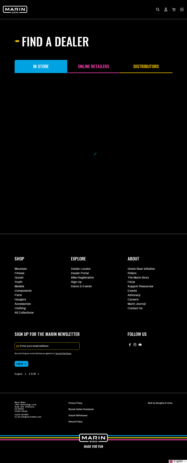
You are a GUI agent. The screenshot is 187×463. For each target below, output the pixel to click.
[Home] (15, 9)
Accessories (23, 303)
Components (23, 290)
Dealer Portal (80, 273)
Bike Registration (82, 277)
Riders (132, 273)
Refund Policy (75, 421)
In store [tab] (41, 66)
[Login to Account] (166, 9)
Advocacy (134, 295)
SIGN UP (19, 363)
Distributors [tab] (146, 66)
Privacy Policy (75, 403)
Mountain (21, 268)
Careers (133, 299)
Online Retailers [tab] (93, 66)
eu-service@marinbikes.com (28, 417)
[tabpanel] (93, 152)
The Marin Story (138, 277)
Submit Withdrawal (77, 415)
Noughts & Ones (164, 403)
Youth (18, 281)
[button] (174, 9)
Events (132, 290)
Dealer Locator (81, 268)
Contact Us (135, 308)
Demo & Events (81, 286)
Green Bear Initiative (141, 268)
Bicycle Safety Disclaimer (81, 409)
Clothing (20, 308)
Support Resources (140, 286)
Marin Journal (137, 303)
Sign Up (76, 281)
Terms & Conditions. (63, 354)
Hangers (20, 299)
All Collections (24, 312)
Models (19, 286)
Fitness (19, 273)
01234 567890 (21, 415)
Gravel (19, 277)
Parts (18, 295)
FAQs (131, 281)
